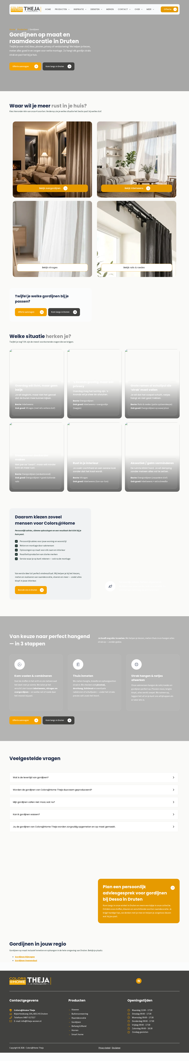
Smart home (77, 1034)
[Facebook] (139, 981)
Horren (75, 1030)
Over (137, 9)
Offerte (167, 9)
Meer (149, 9)
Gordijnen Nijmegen (25, 956)
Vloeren (75, 1009)
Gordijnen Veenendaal (26, 960)
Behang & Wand (79, 1026)
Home (48, 9)
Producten (61, 9)
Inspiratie (79, 9)
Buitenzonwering (80, 1013)
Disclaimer (116, 1047)
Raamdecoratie (79, 1018)
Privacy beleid (104, 1047)
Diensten (94, 9)
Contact (123, 9)
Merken (110, 9)
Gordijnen (76, 1022)
